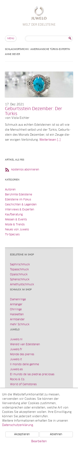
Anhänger (16, 304)
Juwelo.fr (16, 349)
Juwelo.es (16, 369)
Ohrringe (16, 309)
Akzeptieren (22, 434)
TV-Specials (12, 234)
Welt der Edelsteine (39, 13)
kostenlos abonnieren (25, 169)
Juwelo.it (16, 359)
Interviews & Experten (19, 209)
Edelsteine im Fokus (18, 199)
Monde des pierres (22, 354)
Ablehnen (56, 434)
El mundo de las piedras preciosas (32, 374)
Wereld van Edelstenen (25, 344)
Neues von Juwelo (17, 229)
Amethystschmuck (22, 284)
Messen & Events (16, 219)
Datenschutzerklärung (17, 425)
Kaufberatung (14, 214)
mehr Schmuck (19, 324)
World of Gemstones (23, 384)
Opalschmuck (18, 274)
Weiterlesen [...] (50, 139)
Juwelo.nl (16, 339)
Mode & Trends (15, 224)
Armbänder (17, 319)
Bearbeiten (39, 441)
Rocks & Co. (17, 379)
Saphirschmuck (20, 264)
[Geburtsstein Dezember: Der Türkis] (39, 101)
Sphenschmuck (19, 279)
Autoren (10, 189)
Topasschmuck (19, 269)
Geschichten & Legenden (21, 204)
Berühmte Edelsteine (18, 194)
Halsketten (17, 314)
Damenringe (18, 299)
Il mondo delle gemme (24, 364)
